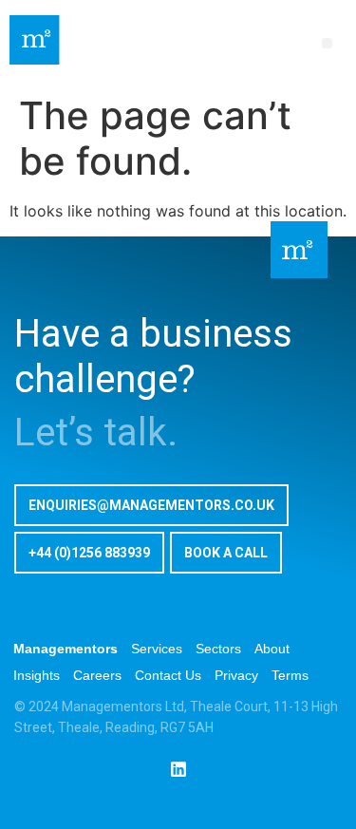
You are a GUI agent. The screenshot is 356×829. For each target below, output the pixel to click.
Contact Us (168, 675)
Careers (97, 675)
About (272, 648)
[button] (327, 43)
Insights (36, 675)
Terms (290, 675)
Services (156, 648)
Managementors (65, 648)
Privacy (236, 675)
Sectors (218, 648)
